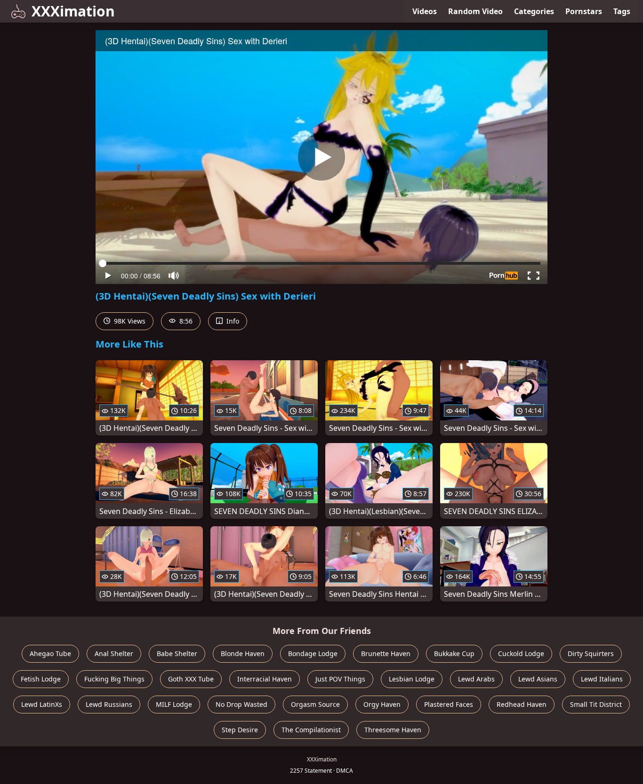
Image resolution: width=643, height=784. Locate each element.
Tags (621, 11)
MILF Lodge (174, 704)
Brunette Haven (385, 653)
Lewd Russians (109, 704)
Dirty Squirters (591, 653)
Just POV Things (340, 678)
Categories (534, 11)
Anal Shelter (114, 653)
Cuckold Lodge (521, 653)
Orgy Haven (382, 704)
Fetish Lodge (41, 678)
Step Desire (240, 729)
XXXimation (73, 11)
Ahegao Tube (50, 653)
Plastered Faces (448, 704)
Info (232, 321)
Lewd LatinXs (41, 704)
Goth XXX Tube (191, 678)
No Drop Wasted (241, 704)
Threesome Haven (392, 729)
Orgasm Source (315, 704)
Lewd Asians (537, 678)
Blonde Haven (243, 653)
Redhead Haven (522, 704)
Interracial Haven (264, 678)
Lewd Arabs (476, 678)
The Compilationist (311, 729)
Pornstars (583, 11)
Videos (424, 11)
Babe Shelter (177, 653)
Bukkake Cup (454, 653)
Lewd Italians (602, 678)
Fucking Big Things (114, 678)
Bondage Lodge (313, 653)
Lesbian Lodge (411, 678)
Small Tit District (596, 704)
